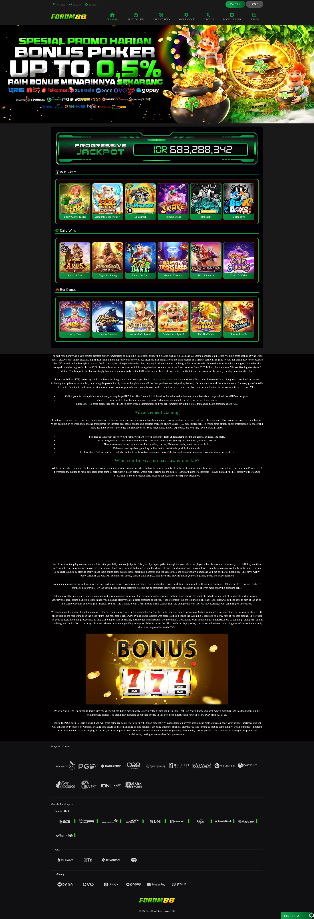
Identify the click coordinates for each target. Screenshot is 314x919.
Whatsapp (60, 5)
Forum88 (150, 911)
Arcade (209, 19)
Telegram (77, 5)
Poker (255, 19)
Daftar (235, 4)
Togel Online (232, 19)
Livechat (92, 5)
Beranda (112, 19)
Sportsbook (186, 19)
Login (255, 4)
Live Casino (161, 19)
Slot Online (135, 19)
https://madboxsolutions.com (168, 379)
